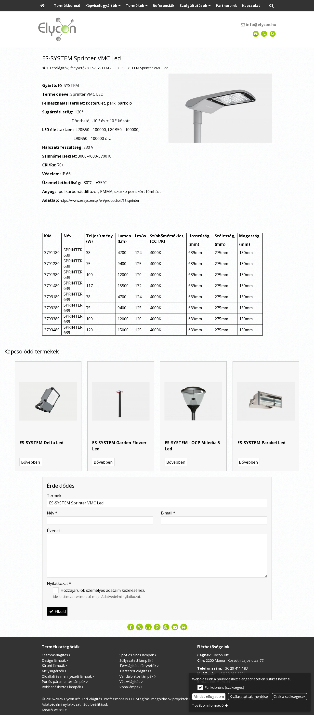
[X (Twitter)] (139, 627)
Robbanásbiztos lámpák (61, 687)
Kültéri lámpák (53, 665)
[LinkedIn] (148, 627)
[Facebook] (130, 627)
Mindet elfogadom (209, 696)
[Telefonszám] (264, 34)
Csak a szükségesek (289, 696)
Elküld (60, 611)
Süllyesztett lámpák (135, 660)
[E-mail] (255, 34)
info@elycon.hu (260, 24)
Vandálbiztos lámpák (136, 676)
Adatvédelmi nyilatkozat (120, 596)
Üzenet (53, 530)
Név (52, 513)
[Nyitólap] (42, 6)
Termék (54, 495)
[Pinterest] (157, 627)
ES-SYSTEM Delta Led (41, 442)
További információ (208, 705)
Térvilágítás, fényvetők (137, 665)
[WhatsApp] (166, 627)
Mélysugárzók (53, 671)
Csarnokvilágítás (55, 655)
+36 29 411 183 (235, 668)
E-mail (168, 513)
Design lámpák (54, 660)
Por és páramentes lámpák (63, 681)
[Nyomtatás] (183, 627)
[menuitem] (42, 6)
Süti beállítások (95, 704)
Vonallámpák (129, 687)
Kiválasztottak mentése (249, 696)
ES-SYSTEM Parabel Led (261, 442)
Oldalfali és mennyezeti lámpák (67, 676)
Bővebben (30, 462)
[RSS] (272, 34)
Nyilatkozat (59, 583)
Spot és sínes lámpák (136, 655)
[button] (271, 6)
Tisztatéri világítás (134, 671)
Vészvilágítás (129, 681)
